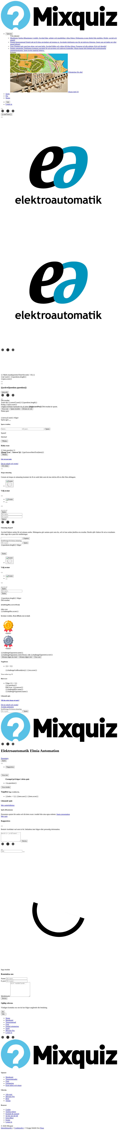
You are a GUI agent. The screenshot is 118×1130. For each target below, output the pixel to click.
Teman (8, 1101)
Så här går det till (12, 1116)
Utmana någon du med (9, 657)
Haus (42, 1128)
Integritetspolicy (7, 1128)
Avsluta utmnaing (7, 707)
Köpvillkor (9, 1118)
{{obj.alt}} (5, 392)
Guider (8, 1110)
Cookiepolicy (19, 1128)
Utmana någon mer (25, 657)
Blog (7, 1099)
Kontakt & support (12, 1114)
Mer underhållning (7, 805)
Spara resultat (15, 409)
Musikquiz (9, 1077)
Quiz (7, 1081)
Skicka (4, 998)
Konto (8, 1120)
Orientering (10, 1083)
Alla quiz (9, 1094)
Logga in (9, 1122)
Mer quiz (4, 816)
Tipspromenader (11, 1079)
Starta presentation (63, 814)
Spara (26, 543)
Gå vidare (5, 466)
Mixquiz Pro (10, 1097)
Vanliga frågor (11, 1112)
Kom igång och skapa (13, 1085)
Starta (4, 553)
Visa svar (5, 409)
